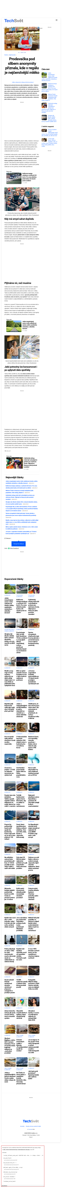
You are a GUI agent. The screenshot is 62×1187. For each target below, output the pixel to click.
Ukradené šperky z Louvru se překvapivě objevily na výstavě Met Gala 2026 (33, 1015)
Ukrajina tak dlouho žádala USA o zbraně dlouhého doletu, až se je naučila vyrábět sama (9, 639)
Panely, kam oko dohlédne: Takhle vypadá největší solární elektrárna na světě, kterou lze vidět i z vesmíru (9, 800)
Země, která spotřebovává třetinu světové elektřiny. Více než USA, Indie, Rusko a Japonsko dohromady (21, 831)
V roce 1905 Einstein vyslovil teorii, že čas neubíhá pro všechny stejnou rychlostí (33, 953)
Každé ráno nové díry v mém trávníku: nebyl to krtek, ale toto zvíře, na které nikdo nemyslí (10, 922)
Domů (6, 55)
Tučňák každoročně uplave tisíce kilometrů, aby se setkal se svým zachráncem (21, 800)
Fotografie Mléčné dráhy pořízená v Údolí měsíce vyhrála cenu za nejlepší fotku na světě (33, 984)
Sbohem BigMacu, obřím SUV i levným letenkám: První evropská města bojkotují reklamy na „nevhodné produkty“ (9, 1045)
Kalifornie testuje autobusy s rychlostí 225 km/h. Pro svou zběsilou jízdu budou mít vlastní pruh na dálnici (29, 177)
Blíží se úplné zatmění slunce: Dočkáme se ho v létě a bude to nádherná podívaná (21, 675)
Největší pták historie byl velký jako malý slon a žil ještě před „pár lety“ (9, 707)
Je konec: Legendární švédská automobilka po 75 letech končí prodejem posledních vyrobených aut (33, 677)
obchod (27, 82)
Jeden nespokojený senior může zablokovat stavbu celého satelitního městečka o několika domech (29, 325)
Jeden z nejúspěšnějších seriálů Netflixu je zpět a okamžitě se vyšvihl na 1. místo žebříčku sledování (21, 710)
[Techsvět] (13, 21)
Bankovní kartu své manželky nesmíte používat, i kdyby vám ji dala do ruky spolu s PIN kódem (33, 743)
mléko (13, 82)
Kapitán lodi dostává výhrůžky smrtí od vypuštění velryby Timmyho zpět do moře (21, 954)
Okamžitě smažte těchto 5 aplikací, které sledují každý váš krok (21, 1014)
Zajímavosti (12, 55)
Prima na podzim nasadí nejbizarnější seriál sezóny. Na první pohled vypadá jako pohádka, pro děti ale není (49, 132)
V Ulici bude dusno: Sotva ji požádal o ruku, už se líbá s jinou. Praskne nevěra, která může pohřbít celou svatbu (49, 142)
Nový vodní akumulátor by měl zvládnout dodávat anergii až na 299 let (33, 771)
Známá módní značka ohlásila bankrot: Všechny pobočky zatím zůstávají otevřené (33, 894)
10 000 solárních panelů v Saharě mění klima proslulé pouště (22, 983)
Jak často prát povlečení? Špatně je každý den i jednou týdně (33, 1074)
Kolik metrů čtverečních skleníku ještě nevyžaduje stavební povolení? (20, 893)
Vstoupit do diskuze (18, 544)
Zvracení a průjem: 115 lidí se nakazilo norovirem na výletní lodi (9, 771)
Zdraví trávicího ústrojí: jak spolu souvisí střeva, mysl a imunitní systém (10, 1014)
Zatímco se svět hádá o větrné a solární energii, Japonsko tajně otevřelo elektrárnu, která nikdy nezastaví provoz (33, 863)
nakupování (18, 82)
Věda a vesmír (19, 1035)
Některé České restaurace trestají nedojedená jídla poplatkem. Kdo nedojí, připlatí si (49, 97)
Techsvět (30, 1129)
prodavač (31, 82)
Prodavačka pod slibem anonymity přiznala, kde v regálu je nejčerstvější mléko (22, 66)
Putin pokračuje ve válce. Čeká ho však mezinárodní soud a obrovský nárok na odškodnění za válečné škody (10, 955)
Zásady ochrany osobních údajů (33, 1126)
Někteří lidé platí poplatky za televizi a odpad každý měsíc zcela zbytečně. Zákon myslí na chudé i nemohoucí (33, 924)
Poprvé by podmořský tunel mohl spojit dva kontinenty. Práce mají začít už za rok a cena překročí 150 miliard (9, 832)
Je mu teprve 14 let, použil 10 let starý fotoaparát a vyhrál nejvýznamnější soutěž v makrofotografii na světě (33, 1046)
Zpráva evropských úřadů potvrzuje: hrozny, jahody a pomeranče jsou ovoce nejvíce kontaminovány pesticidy (33, 639)
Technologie (19, 595)
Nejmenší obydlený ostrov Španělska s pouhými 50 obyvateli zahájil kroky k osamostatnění (33, 800)
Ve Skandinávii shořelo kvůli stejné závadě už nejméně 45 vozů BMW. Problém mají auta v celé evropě (33, 831)
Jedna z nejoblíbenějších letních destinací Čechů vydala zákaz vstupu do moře (10, 1077)
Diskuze (8, 538)
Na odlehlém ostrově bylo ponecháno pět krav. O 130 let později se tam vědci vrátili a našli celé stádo (9, 862)
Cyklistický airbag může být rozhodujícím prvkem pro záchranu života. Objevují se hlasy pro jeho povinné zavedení (20, 497)
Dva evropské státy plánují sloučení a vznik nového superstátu (9, 740)
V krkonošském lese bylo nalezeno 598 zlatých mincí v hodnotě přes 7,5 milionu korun (21, 742)
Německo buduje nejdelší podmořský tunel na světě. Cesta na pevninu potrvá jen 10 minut (9, 894)
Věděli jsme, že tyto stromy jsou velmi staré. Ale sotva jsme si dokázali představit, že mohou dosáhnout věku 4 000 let (33, 711)
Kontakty (22, 1126)
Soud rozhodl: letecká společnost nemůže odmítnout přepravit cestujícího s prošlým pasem (9, 986)
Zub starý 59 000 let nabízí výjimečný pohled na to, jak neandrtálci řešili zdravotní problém (21, 862)
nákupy (23, 82)
